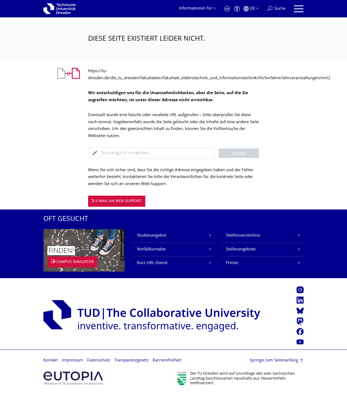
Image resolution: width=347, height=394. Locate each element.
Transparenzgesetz (131, 360)
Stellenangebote (241, 249)
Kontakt (50, 360)
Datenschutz (98, 360)
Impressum (72, 360)
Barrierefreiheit (167, 360)
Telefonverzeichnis (243, 236)
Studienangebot (151, 236)
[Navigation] (299, 8)
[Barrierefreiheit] (237, 8)
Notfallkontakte (151, 249)
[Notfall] (227, 8)
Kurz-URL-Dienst (152, 263)
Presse (232, 263)
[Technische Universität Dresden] (59, 8)
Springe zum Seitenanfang (274, 360)
